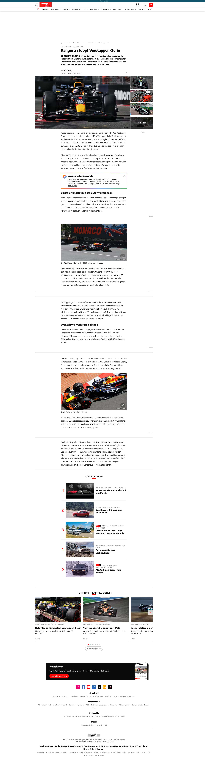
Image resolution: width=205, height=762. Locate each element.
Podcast (66, 696)
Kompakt (65, 9)
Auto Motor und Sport (53, 752)
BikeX (65, 752)
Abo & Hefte (120, 716)
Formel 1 (45, 9)
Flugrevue (89, 752)
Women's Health (100, 755)
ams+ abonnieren (97, 696)
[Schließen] (124, 176)
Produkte (106, 1)
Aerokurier (40, 752)
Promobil (147, 752)
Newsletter (74, 696)
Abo (151, 4)
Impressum (80, 705)
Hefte (100, 1)
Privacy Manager (124, 705)
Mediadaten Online (87, 725)
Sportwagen (105, 9)
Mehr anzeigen (92, 649)
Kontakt (71, 705)
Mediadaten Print (101, 725)
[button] (82, 102)
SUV (85, 9)
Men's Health (117, 752)
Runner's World (88, 755)
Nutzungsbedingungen (98, 705)
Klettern (97, 752)
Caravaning (72, 752)
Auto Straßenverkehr (107, 716)
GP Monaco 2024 (69, 56)
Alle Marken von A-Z (44, 705)
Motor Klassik (84, 716)
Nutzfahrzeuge (129, 9)
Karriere (94, 708)
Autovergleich (84, 696)
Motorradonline (128, 752)
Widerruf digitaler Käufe (127, 696)
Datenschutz (113, 705)
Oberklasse (93, 9)
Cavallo (81, 752)
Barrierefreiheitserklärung (140, 705)
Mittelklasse (76, 9)
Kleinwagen (55, 9)
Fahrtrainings (57, 696)
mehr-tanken (106, 752)
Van (119, 9)
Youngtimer (94, 716)
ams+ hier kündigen (111, 696)
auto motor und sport (70, 716)
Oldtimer (141, 9)
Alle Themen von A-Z (60, 705)
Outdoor (138, 752)
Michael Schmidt (66, 70)
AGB (87, 705)
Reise (114, 9)
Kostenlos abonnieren (59, 676)
